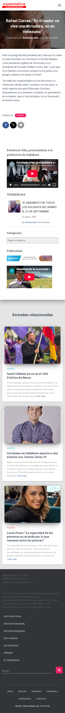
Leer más (40, 396)
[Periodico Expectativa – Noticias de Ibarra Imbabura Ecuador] (15, 5)
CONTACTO (41, 699)
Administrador (31, 222)
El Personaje (11, 660)
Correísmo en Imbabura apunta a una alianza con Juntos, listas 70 (32, 455)
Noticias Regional (14, 631)
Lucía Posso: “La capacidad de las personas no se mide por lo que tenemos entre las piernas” (30, 536)
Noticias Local (12, 616)
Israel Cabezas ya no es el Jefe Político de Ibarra (27, 375)
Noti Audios (10, 638)
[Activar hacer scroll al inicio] (59, 707)
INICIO (10, 691)
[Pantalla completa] (54, 184)
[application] (32, 173)
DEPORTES (37, 691)
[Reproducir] (10, 184)
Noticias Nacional (14, 624)
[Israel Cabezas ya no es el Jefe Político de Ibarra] (32, 345)
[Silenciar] (49, 184)
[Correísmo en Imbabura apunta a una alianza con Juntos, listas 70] (32, 424)
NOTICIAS (22, 691)
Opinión (8, 653)
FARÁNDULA (52, 691)
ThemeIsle (45, 706)
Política (20, 115)
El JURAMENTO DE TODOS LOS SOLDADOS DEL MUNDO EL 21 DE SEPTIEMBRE (39, 207)
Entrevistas (11, 645)
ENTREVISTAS (25, 699)
